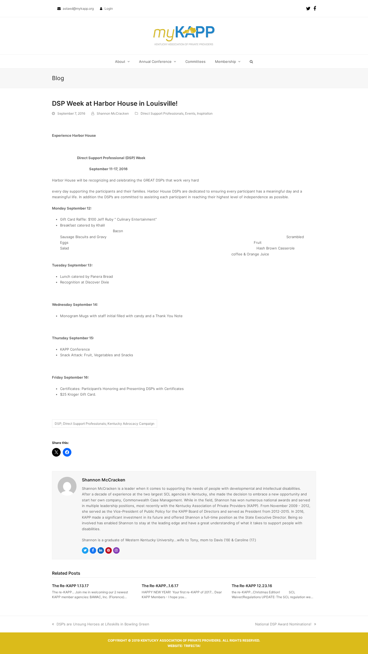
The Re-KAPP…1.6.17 (160, 585)
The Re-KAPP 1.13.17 (70, 585)
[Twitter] (308, 8)
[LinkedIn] (101, 550)
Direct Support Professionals (162, 113)
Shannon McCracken (113, 113)
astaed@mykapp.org (79, 8)
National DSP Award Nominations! (283, 624)
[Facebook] (314, 8)
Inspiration (205, 113)
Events (190, 113)
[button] (251, 61)
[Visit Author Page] (67, 486)
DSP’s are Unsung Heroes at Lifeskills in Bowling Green (100, 624)
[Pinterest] (108, 550)
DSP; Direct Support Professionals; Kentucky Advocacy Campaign (104, 424)
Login (109, 8)
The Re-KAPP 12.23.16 (252, 585)
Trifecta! (192, 646)
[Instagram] (116, 550)
